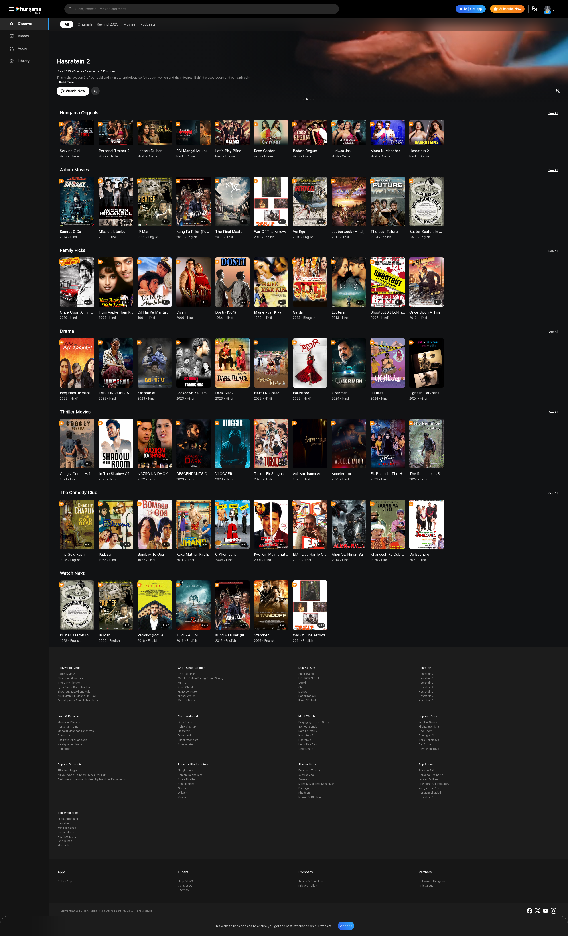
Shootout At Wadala (70, 678)
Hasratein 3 (426, 797)
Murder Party (186, 700)
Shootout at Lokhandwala (74, 691)
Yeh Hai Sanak (187, 726)
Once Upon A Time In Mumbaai (78, 700)
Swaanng (304, 779)
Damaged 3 (426, 735)
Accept (346, 926)
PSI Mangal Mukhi (430, 792)
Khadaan (304, 792)
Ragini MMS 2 (66, 673)
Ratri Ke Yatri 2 (307, 731)
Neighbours (185, 770)
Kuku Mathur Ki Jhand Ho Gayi (77, 696)
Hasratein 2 (426, 673)
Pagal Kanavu (307, 696)
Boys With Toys (429, 748)
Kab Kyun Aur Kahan (70, 744)
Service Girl (426, 770)
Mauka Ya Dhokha (69, 722)
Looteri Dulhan (428, 779)
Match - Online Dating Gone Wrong (200, 678)
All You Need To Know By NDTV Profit (82, 775)
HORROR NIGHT (188, 691)
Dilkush (182, 792)
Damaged (64, 748)
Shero (302, 687)
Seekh (302, 682)
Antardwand (306, 673)
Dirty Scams (186, 722)
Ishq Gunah (65, 841)
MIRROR (183, 682)
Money (302, 691)
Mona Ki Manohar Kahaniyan (76, 731)
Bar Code (425, 744)
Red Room (425, 731)
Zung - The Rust (429, 788)
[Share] (95, 91)
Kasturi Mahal (186, 783)
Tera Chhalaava (429, 740)
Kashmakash (66, 832)
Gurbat (182, 788)
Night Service (187, 696)
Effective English (68, 770)
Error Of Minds (307, 700)
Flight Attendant (188, 740)
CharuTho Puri (187, 779)
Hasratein (184, 731)
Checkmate (65, 735)
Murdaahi (64, 845)
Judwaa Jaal (306, 775)
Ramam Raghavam (190, 775)
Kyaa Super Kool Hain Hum (75, 687)
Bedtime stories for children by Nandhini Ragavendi (91, 779)
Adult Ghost (185, 687)
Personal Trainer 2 (431, 775)
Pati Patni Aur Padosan (72, 740)
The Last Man (186, 673)
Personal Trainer (69, 726)
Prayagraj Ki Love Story (313, 722)
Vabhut (182, 797)
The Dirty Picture (69, 682)
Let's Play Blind (308, 744)
